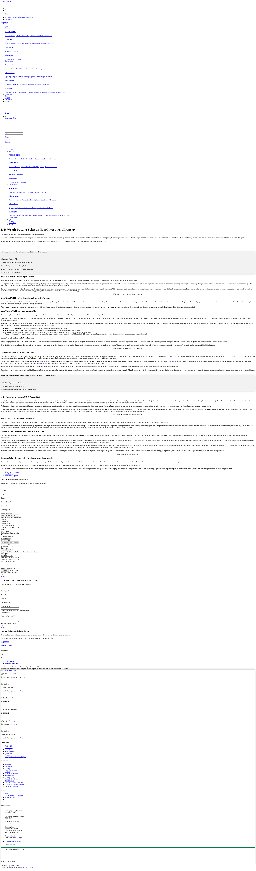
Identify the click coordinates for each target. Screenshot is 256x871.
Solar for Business (10, 43)
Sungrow (14, 77)
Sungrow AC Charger (40, 92)
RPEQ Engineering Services (38, 43)
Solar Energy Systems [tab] (12, 472)
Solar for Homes (10, 36)
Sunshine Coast (10, 797)
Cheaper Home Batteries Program (15, 757)
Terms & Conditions (11, 779)
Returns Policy (9, 775)
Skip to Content (6, 1)
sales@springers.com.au (13, 841)
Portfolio (7, 755)
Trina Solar (25, 69)
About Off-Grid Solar (11, 51)
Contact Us (8, 19)
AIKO (16, 69)
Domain (171, 361)
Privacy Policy (9, 781)
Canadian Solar (9, 69)
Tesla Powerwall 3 (24, 84)
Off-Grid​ (7, 749)
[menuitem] (7, 26)
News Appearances (11, 770)
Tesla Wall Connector (11, 92)
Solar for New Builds (22, 36)
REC (20, 69)
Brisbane (7, 794)
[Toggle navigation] (5, 116)
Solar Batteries (9, 751)
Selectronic (48, 77)
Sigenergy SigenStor (11, 84)
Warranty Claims (10, 777)
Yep (4, 529)
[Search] (24, 14)
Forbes (43, 363)
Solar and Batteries (23, 43)
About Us (8, 764)
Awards (7, 768)
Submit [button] (3, 576)
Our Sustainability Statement (14, 782)
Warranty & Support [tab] (11, 476)
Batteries (5, 521)
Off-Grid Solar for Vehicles (13, 59)
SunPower (33, 69)
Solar (4, 519)
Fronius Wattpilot (53, 92)
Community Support (11, 786)
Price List (49, 36)
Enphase (32, 77)
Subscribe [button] (23, 691)
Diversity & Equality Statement (14, 784)
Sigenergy (8, 77)
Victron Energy (40, 77)
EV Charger (6, 523)
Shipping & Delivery (11, 773)
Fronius (20, 77)
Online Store (9, 753)
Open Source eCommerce (28, 867)
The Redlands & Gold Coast (14, 796)
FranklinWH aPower (42, 84)
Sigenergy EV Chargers (26, 92)
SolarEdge (39, 69)
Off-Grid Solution (8, 525)
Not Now (6, 531)
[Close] (1, 130)
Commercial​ (8, 748)
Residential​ (8, 746)
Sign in (7, 113)
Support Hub (5, 642)
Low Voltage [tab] (9, 474)
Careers (7, 772)
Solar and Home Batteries (38, 36)
